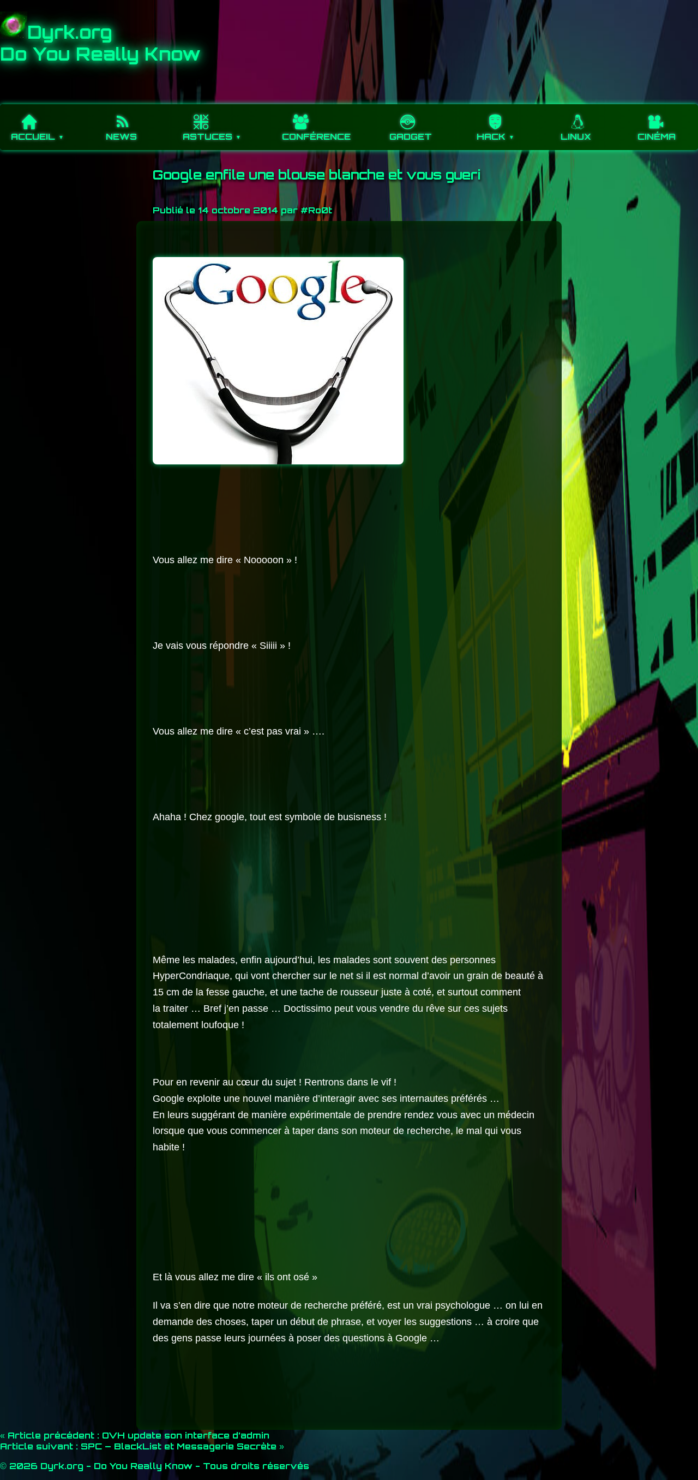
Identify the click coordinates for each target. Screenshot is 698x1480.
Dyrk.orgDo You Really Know (100, 43)
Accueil (33, 136)
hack (491, 136)
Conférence (316, 136)
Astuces (207, 136)
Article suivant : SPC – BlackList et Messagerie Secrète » (142, 1446)
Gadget (410, 136)
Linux (576, 136)
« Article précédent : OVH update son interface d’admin (134, 1435)
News (121, 136)
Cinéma (656, 136)
